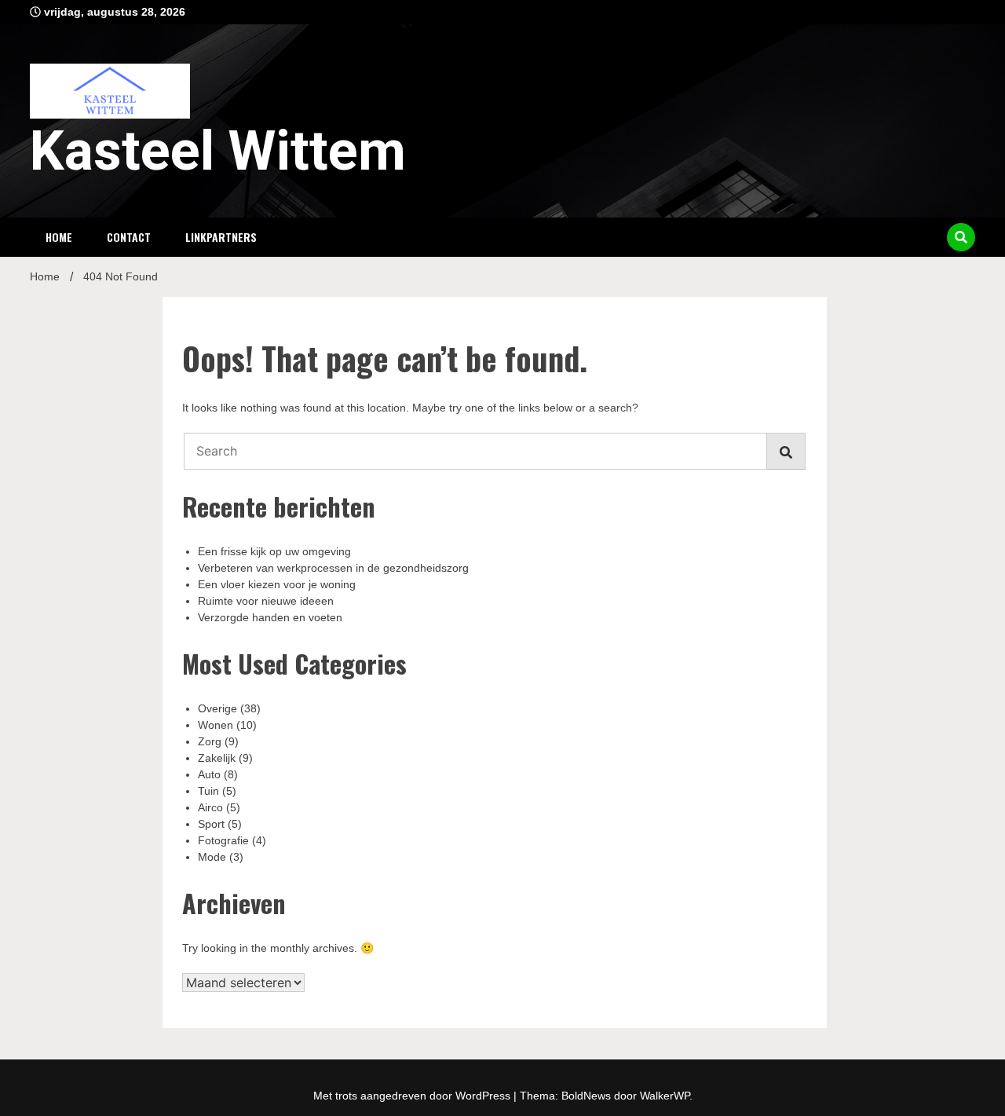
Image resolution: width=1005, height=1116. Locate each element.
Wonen (215, 725)
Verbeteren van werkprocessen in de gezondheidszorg (333, 568)
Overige (217, 708)
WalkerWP (664, 1095)
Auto (209, 774)
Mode (212, 857)
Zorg (209, 741)
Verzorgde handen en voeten (270, 617)
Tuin (208, 791)
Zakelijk (217, 758)
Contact (129, 237)
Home (59, 237)
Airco (210, 807)
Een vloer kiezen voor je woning (277, 584)
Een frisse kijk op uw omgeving (274, 551)
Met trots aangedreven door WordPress (413, 1095)
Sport (211, 824)
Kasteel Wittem (218, 151)
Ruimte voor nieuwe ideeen (266, 601)
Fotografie (223, 840)
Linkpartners (221, 237)
